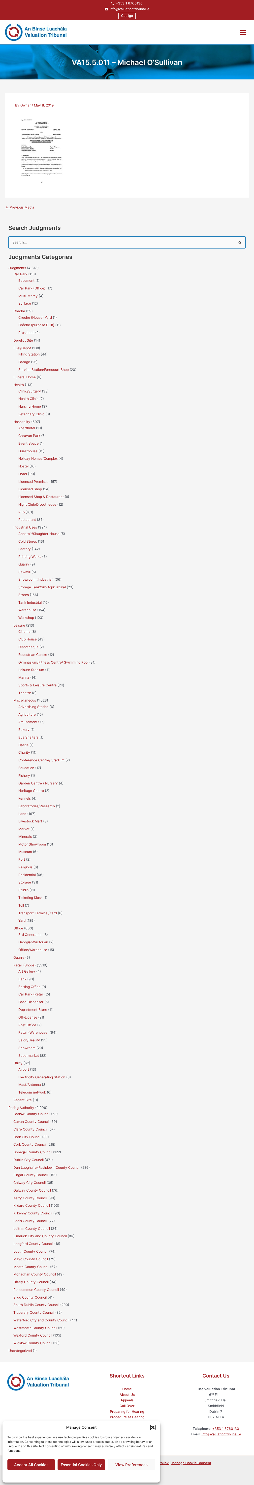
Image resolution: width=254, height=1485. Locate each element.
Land (22, 814)
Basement (26, 281)
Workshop (26, 618)
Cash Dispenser (30, 1002)
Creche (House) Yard (35, 317)
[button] (152, 1427)
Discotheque (28, 647)
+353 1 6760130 (129, 3)
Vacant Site (22, 1100)
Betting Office (29, 987)
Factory (24, 549)
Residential (27, 875)
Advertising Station (33, 707)
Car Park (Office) (31, 288)
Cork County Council (29, 1144)
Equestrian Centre (32, 655)
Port (21, 859)
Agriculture (27, 714)
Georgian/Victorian (33, 942)
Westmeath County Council (35, 1328)
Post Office (27, 1025)
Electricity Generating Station (41, 1077)
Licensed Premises (33, 482)
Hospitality (21, 422)
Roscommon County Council (36, 1290)
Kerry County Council (30, 1198)
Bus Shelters (28, 737)
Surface (24, 303)
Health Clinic (28, 399)
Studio (23, 890)
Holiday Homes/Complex (38, 458)
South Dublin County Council (36, 1305)
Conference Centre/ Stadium (41, 760)
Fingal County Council (30, 1175)
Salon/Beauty (29, 1040)
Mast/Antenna (29, 1085)
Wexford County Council (32, 1335)
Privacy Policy (91, 1476)
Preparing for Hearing (127, 1412)
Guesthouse (27, 451)
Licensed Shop (30, 489)
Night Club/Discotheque (37, 504)
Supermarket (28, 1056)
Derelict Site (23, 340)
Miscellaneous (24, 700)
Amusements (28, 722)
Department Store (32, 1010)
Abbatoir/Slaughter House (39, 534)
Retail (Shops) (24, 965)
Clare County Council (30, 1129)
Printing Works (29, 557)
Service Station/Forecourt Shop (43, 370)
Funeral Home (24, 377)
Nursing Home (29, 406)
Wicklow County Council (32, 1343)
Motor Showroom (32, 844)
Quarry (23, 564)
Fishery (24, 776)
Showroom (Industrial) (36, 579)
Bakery (24, 730)
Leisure (19, 625)
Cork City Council (27, 1137)
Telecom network (32, 1092)
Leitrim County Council (31, 1229)
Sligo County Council (30, 1297)
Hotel (22, 474)
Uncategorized (20, 1351)
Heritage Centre (31, 791)
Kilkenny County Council (32, 1213)
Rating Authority (21, 1108)
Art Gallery (26, 971)
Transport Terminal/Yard (37, 913)
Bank (22, 979)
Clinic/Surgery (29, 391)
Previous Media (19, 207)
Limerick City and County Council (40, 1236)
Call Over (127, 1406)
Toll (21, 905)
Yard (22, 920)
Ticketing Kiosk (30, 898)
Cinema (24, 632)
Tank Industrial (30, 602)
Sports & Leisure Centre (37, 685)
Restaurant (27, 520)
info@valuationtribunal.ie (129, 9)
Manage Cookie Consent (191, 1463)
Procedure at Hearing (127, 1417)
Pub (21, 512)
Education (26, 768)
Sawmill (24, 572)
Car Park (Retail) (31, 994)
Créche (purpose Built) (36, 325)
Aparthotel (26, 428)
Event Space (28, 443)
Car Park (20, 274)
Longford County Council (33, 1244)
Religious (25, 867)
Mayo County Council (30, 1259)
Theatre (24, 693)
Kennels (24, 798)
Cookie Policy (69, 1476)
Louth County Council (30, 1251)
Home (127, 1389)
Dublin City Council (28, 1160)
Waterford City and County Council (41, 1320)
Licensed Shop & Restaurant (41, 497)
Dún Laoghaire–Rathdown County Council (46, 1167)
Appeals (127, 1400)
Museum (25, 852)
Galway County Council (32, 1190)
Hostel (23, 466)
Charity (24, 752)
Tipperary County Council (33, 1312)
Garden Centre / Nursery (38, 783)
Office (18, 928)
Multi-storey (28, 296)
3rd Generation (30, 935)
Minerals (25, 837)
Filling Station (29, 354)
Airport (23, 1069)
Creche (19, 311)
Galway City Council (29, 1183)
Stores (23, 595)
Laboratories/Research (36, 806)
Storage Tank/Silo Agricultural (42, 587)
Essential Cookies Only (81, 1464)
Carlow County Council (31, 1114)
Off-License (27, 1017)
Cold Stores (27, 541)
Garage (24, 362)
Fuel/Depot (22, 348)
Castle (23, 745)
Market (24, 829)
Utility (18, 1063)
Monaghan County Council (34, 1274)
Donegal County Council (32, 1152)
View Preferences (131, 1464)
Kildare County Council (31, 1205)
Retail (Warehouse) (33, 1032)
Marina (23, 677)
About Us (127, 1395)
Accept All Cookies (31, 1464)
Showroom (26, 1048)
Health (18, 385)
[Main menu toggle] (243, 32)
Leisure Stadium (31, 670)
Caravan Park (29, 436)
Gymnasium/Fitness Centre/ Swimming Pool (53, 662)
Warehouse (27, 610)
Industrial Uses (25, 527)
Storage (24, 882)
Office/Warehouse (32, 950)
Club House (27, 639)
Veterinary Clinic (31, 414)
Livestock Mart (30, 821)
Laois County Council (30, 1221)
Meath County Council (31, 1267)
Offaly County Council (31, 1282)
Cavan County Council (31, 1122)
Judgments (17, 268)
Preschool (26, 333)
